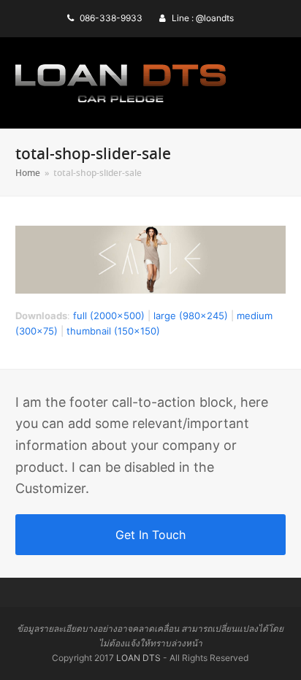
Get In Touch (150, 534)
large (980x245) (190, 315)
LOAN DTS (138, 657)
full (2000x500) (109, 315)
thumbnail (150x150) (113, 331)
